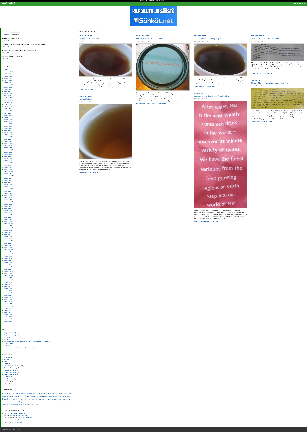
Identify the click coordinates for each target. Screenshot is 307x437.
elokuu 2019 (7, 130)
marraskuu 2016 (9, 202)
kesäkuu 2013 (8, 291)
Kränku (69, 396)
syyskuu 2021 (8, 89)
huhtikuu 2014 (8, 269)
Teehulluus (7, 376)
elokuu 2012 (7, 312)
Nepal (212, 221)
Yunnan (37, 404)
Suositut (6, 34)
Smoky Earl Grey (94, 172)
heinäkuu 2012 (8, 314)
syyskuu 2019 (8, 128)
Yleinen (6, 383)
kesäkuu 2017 (8, 187)
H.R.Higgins (23, 396)
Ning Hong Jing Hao (205, 86)
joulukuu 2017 (8, 174)
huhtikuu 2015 (8, 243)
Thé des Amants (267, 73)
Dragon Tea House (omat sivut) (13, 335)
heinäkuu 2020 (8, 111)
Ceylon (38, 393)
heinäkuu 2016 (8, 210)
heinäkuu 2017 (8, 184)
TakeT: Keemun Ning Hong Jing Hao (208, 38)
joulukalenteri (51, 396)
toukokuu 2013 (8, 293)
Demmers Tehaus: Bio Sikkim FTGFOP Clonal (212, 96)
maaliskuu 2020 (8, 117)
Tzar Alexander (27, 404)
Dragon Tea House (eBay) (11, 333)
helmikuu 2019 (8, 143)
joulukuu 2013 (8, 278)
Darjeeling (264, 121)
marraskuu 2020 (9, 102)
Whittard (33, 404)
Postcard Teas (45, 402)
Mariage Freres (67, 399)
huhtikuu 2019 (8, 139)
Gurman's (81, 89)
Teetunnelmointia (9, 343)
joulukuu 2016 (8, 200)
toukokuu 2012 (8, 319)
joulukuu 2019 (8, 124)
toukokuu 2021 (8, 95)
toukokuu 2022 (8, 72)
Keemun (196, 86)
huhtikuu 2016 (8, 217)
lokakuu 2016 (8, 204)
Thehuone (7, 346)
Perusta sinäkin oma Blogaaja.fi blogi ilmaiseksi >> (153, 0)
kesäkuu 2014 (8, 265)
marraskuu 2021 (9, 85)
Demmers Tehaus (205, 221)
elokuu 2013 (7, 286)
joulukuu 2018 (8, 148)
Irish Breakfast (39, 396)
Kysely (6, 359)
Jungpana (270, 121)
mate (5, 361)
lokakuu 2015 (8, 230)
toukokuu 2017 (8, 189)
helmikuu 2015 (8, 247)
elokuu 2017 (7, 182)
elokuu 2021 (7, 91)
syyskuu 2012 (8, 310)
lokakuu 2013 (8, 282)
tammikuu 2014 (8, 275)
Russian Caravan (60, 402)
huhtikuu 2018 (8, 165)
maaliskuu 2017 (8, 193)
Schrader (6, 339)
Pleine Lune (39, 402)
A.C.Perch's (6, 393)
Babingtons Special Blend (29, 393)
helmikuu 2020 (8, 119)
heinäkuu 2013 (8, 288)
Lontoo (36, 399)
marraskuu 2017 (9, 176)
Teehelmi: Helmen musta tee (18, 415)
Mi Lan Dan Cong (14, 402)
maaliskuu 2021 (8, 98)
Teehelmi (12, 404)
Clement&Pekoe (255, 121)
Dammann (43, 393)
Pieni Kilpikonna (31, 402)
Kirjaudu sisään (300, 3)
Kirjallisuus (7, 357)
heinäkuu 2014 (8, 262)
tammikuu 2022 (8, 80)
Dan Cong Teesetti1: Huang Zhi (16, 413)
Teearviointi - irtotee (85, 36)
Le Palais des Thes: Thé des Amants (265, 38)
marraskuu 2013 (9, 280)
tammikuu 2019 (8, 145)
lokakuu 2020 (8, 104)
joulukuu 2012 (8, 304)
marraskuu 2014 (9, 254)
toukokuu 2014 (8, 267)
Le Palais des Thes (256, 73)
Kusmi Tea (7, 337)
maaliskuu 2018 (8, 167)
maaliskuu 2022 (8, 76)
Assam (16, 393)
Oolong (6, 363)
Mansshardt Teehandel (46, 399)
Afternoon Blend (140, 103)
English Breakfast (67, 393)
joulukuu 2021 (8, 82)
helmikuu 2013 (8, 299)
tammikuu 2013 (8, 301)
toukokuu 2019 (8, 137)
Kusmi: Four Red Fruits (17, 420)
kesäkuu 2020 (8, 113)
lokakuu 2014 (8, 256)
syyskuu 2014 (8, 258)
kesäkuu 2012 (8, 317)
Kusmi (5, 399)
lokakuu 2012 (8, 308)
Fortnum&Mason (150, 103)
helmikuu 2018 (8, 169)
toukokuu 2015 (8, 241)
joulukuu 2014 (8, 252)
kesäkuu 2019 (8, 134)
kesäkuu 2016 (8, 213)
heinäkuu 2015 (8, 236)
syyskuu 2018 (8, 154)
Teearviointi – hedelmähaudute (13, 366)
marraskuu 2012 (9, 306)
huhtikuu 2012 (8, 321)
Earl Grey (59, 393)
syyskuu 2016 (8, 206)
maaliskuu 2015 (8, 245)
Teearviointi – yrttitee (10, 374)
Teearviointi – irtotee (10, 368)
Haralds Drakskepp (86, 99)
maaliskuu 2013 (8, 297)
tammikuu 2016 (8, 223)
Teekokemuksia (8, 379)
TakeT (213, 86)
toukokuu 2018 (8, 163)
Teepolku (16, 404)
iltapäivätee (32, 396)
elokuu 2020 (7, 108)
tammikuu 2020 (8, 122)
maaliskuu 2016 (8, 219)
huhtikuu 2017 (8, 191)
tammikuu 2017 (8, 197)
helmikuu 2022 (8, 78)
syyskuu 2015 (8, 232)
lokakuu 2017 (8, 178)
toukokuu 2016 (8, 215)
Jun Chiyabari (58, 396)
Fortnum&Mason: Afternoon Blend (150, 38)
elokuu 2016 (7, 208)
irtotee (45, 396)
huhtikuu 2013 (8, 295)
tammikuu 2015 (8, 249)
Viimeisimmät (15, 34)
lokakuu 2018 (8, 152)
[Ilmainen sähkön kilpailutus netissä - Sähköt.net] (153, 16)
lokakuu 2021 (8, 87)
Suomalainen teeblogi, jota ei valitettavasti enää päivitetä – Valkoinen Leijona (27, 341)
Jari (5, 413)
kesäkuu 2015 (8, 239)
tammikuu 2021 (8, 100)
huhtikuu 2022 (8, 74)
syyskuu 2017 (8, 180)
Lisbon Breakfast (161, 103)
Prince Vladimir (52, 402)
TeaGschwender (5, 404)
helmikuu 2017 (8, 195)
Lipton (32, 399)
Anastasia (12, 393)
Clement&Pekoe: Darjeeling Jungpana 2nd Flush (270, 83)
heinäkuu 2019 (8, 132)
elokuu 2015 (7, 234)
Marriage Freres (6, 402)
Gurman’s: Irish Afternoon (89, 38)
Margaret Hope (57, 399)
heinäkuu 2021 (8, 93)
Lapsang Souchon (84, 172)
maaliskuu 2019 (8, 141)
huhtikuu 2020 (8, 115)
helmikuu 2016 (8, 221)
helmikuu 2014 (8, 273)
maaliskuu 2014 (8, 271)
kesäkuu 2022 (8, 69)
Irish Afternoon (89, 89)
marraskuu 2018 (9, 150)
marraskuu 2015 (9, 228)
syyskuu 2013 (8, 284)
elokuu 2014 (7, 260)
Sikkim (217, 221)
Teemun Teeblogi (8, 3)
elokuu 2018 (7, 156)
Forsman (4, 396)
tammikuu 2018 (8, 171)
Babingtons (21, 393)
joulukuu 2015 (8, 226)
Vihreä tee (7, 381)
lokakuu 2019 (8, 126)
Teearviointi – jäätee (10, 370)
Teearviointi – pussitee (10, 372)
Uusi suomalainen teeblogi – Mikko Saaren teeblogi (19, 348)
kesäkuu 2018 (8, 160)
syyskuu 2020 (8, 106)
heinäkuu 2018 (8, 158)
